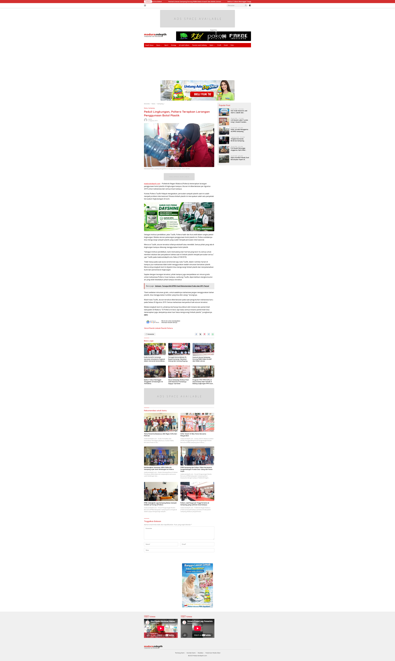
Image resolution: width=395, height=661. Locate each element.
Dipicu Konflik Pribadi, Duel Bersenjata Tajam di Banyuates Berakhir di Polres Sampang (240, 158)
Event (226, 45)
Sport (166, 45)
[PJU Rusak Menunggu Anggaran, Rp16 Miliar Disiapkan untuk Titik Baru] (224, 150)
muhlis (150, 119)
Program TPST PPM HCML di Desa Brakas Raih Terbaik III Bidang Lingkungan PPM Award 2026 (203, 382)
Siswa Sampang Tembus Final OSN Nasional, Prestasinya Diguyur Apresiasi (249, 1)
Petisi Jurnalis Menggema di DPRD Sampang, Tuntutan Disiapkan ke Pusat (239, 130)
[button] (246, 5)
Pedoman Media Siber (213, 653)
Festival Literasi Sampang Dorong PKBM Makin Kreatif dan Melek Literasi (202, 359)
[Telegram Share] (208, 334)
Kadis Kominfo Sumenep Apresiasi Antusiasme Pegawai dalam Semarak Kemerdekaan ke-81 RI (154, 359)
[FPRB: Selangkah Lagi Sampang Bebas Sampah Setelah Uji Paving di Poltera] (161, 491)
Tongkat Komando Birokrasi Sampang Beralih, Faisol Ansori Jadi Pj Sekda (239, 140)
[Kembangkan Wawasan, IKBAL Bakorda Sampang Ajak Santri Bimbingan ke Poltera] (161, 455)
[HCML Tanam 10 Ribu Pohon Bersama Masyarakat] (197, 422)
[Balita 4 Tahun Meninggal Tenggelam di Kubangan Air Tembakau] (155, 372)
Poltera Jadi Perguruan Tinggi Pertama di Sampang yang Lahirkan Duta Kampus (194, 504)
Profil (219, 45)
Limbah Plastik (160, 328)
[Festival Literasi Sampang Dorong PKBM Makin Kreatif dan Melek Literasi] (203, 349)
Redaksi (200, 653)
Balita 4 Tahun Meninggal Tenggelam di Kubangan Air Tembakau (192, 1)
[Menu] (145, 5)
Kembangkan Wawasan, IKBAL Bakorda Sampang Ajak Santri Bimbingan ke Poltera (159, 468)
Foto (232, 45)
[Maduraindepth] (155, 35)
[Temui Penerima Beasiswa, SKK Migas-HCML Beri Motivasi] (161, 422)
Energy (173, 45)
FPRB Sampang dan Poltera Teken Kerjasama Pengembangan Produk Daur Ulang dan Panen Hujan (196, 469)
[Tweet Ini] (200, 334)
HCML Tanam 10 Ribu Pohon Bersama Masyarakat (193, 435)
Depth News (149, 45)
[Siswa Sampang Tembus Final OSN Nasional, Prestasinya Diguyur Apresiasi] (179, 372)
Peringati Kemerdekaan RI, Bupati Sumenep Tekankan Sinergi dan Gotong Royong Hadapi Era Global (177, 359)
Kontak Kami (191, 653)
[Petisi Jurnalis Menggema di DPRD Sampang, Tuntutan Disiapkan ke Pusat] (224, 131)
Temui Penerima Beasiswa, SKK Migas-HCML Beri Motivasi (160, 435)
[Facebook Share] (196, 334)
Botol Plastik (149, 328)
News (158, 45)
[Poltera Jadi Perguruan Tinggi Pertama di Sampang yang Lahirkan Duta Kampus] (197, 491)
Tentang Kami (179, 653)
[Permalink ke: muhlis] (145, 120)
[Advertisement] (205, 62)
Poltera (170, 328)
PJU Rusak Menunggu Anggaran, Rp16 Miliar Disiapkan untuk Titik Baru (240, 149)
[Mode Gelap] (250, 5)
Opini (211, 45)
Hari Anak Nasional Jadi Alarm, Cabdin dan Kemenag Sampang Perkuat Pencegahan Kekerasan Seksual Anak (239, 112)
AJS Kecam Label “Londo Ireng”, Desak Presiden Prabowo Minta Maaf (239, 121)
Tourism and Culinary (199, 45)
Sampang (151, 108)
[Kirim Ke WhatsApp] (212, 334)
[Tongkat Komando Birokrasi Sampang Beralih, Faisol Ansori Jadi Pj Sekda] (224, 140)
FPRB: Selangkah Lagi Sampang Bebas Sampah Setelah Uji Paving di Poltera (160, 504)
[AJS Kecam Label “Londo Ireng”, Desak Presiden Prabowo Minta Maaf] (224, 121)
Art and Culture (184, 45)
